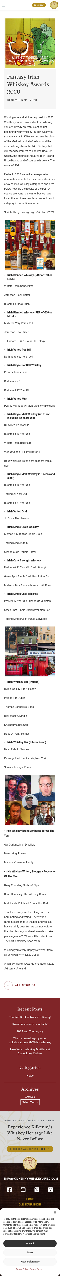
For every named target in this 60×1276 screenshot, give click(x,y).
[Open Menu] (4, 5)
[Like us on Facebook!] (9, 1189)
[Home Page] (54, 5)
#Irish (7, 963)
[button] (55, 1212)
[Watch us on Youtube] (23, 1189)
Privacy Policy (36, 1269)
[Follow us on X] (37, 1189)
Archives (30, 1096)
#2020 (50, 963)
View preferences (30, 1261)
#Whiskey (17, 963)
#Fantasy (40, 963)
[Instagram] (50, 1189)
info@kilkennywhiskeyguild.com (31, 1178)
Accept (30, 1243)
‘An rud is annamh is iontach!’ (30, 1024)
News (30, 1075)
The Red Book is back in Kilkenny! (30, 1017)
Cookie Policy (22, 1269)
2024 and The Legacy (30, 1031)
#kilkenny (10, 968)
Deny (30, 1252)
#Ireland (21, 968)
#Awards (29, 963)
